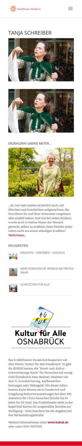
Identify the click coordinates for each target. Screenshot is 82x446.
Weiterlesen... (17, 235)
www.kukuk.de (58, 422)
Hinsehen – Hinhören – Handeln (42, 253)
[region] (41, 172)
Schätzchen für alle (35, 284)
